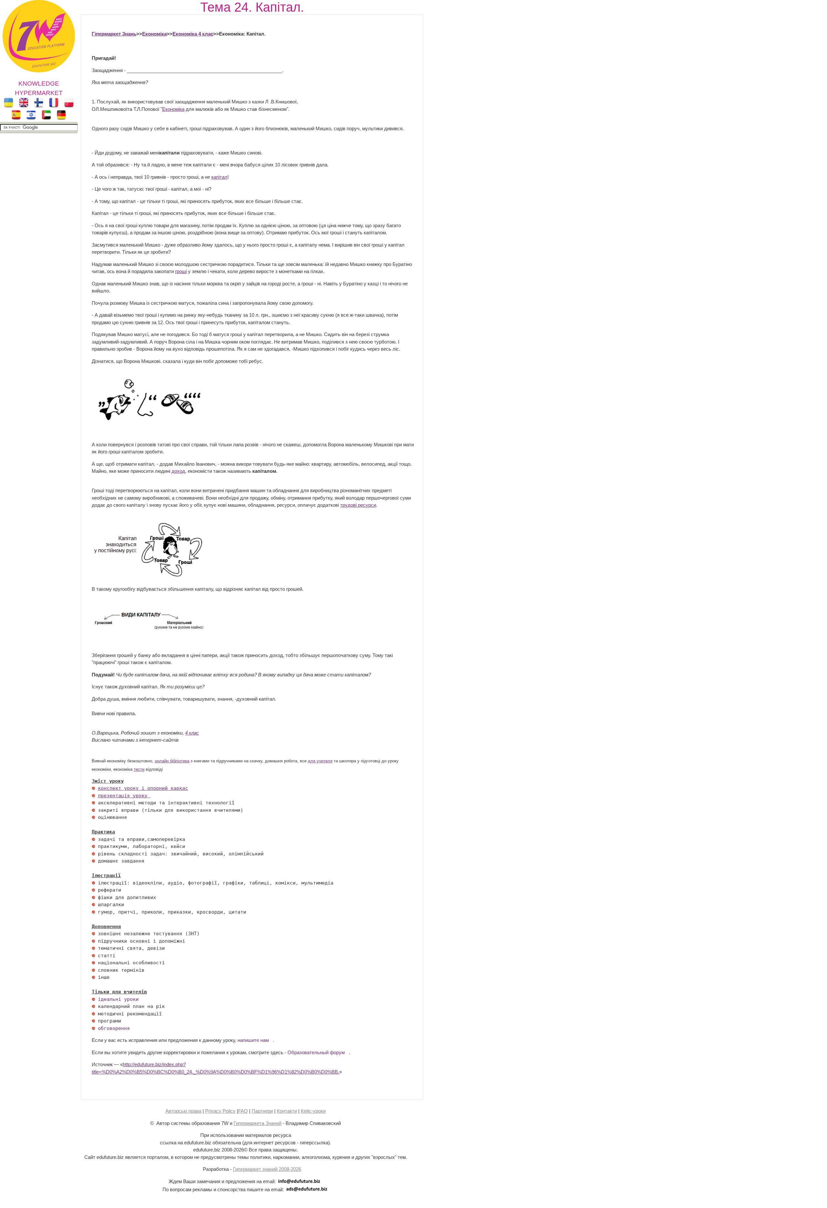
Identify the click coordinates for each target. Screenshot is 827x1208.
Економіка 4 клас (193, 34)
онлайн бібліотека (172, 761)
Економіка (154, 34)
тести (139, 769)
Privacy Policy (220, 1111)
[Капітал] (148, 576)
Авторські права (183, 1111)
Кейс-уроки (313, 1111)
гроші (181, 271)
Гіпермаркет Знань (114, 34)
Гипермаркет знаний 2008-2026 (267, 1169)
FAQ (243, 1111)
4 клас (192, 733)
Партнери (262, 1111)
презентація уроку (124, 796)
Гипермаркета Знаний (257, 1123)
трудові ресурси (358, 505)
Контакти (287, 1111)
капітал (219, 177)
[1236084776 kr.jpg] (93, 788)
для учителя (320, 761)
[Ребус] (148, 420)
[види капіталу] (148, 631)
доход (178, 471)
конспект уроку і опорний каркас (143, 788)
